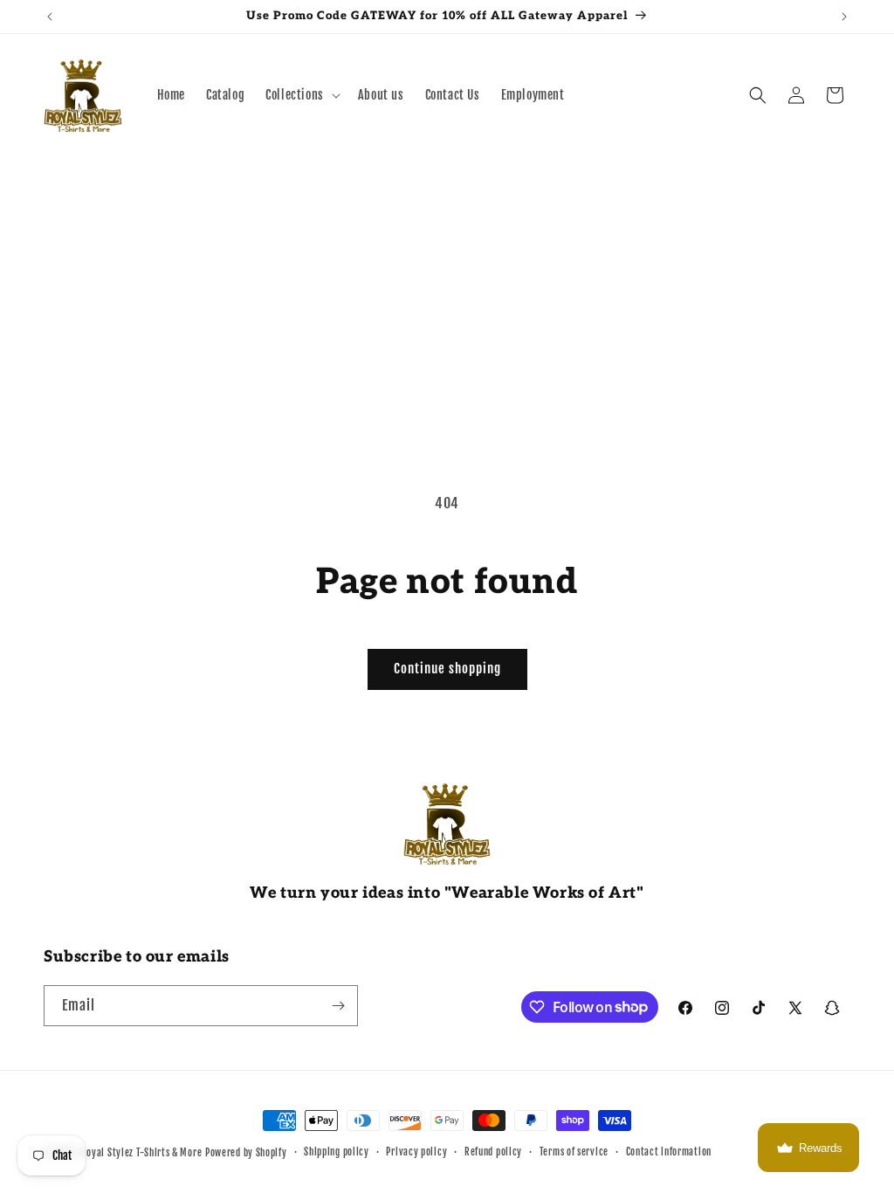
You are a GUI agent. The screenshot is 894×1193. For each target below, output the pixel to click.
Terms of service (574, 1152)
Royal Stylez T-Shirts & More (142, 1153)
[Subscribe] (338, 1005)
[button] (301, 95)
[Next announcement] (844, 16)
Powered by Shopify (246, 1153)
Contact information (669, 1152)
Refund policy (493, 1152)
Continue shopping (447, 668)
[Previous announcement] (50, 16)
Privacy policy (416, 1152)
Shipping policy (336, 1152)
